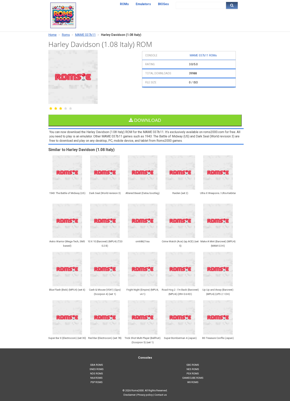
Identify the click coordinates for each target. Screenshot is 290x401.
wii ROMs (192, 382)
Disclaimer (129, 394)
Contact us (160, 394)
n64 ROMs (96, 377)
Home (52, 35)
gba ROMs (96, 364)
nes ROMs (193, 369)
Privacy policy (145, 394)
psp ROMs (97, 382)
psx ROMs (193, 373)
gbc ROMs (192, 364)
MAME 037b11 (85, 35)
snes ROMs (97, 369)
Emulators (143, 4)
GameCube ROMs (192, 377)
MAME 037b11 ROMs (203, 55)
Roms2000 (137, 390)
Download (147, 120)
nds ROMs (96, 373)
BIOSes (163, 4)
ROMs (124, 4)
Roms (66, 35)
